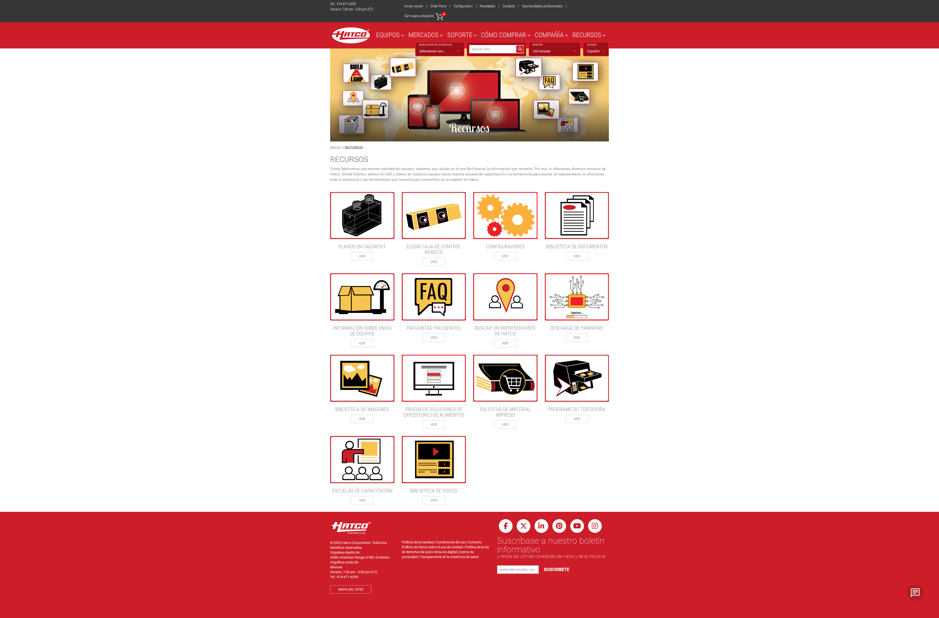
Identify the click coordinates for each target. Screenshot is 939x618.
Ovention (383, 557)
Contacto (509, 6)
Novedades (487, 6)
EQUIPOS (388, 35)
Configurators (463, 6)
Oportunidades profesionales (542, 6)
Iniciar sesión (413, 6)
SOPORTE (459, 35)
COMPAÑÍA (549, 35)
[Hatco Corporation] (351, 35)
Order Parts (438, 6)
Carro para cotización (424, 15)
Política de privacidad (418, 542)
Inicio (335, 148)
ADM (333, 557)
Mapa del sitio (350, 589)
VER (362, 256)
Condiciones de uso (451, 542)
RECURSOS (586, 35)
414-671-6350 (346, 4)
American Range (352, 557)
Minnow (336, 567)
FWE (370, 557)
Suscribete (556, 569)
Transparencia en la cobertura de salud (449, 557)
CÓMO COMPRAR (503, 35)
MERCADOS (423, 35)
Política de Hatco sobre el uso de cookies (432, 547)
